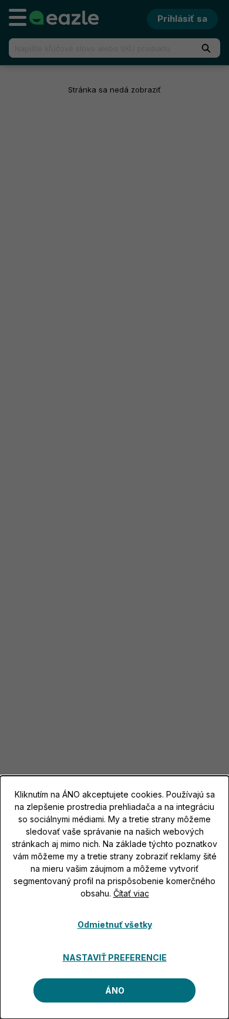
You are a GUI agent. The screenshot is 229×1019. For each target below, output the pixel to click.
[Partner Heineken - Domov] (64, 18)
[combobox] (96, 48)
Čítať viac (131, 893)
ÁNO (114, 990)
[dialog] (114, 897)
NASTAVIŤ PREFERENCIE (115, 957)
